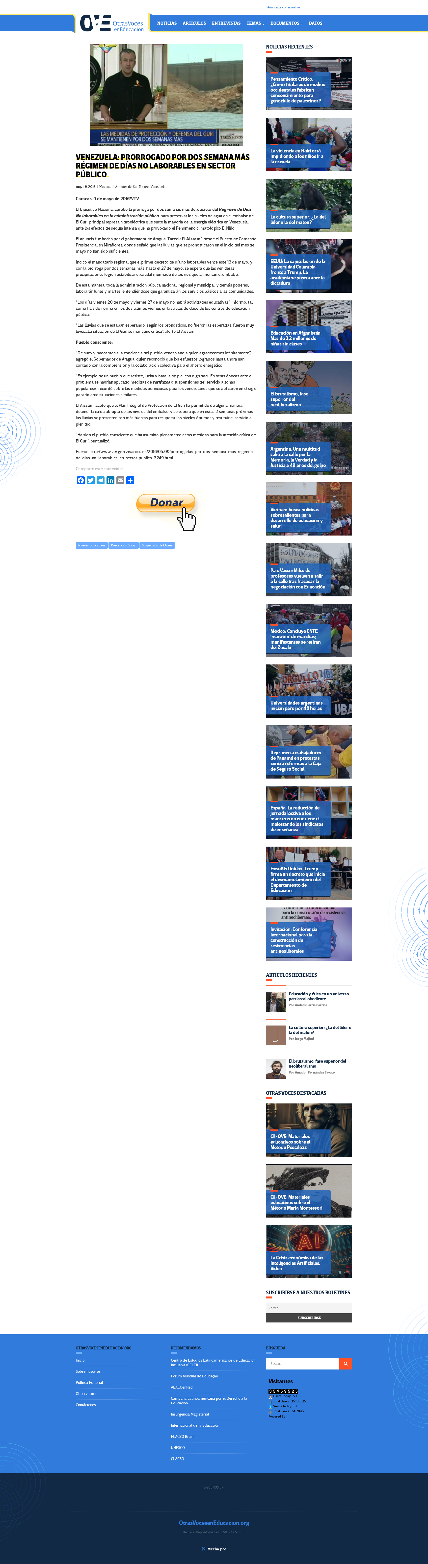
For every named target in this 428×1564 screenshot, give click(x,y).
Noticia (144, 187)
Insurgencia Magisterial (190, 1414)
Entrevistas (226, 23)
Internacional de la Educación (195, 1425)
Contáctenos (86, 1405)
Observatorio (86, 1394)
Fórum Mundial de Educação (194, 1376)
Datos (315, 23)
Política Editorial (89, 1382)
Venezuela (158, 187)
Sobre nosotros (88, 1371)
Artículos (194, 23)
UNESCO (178, 1447)
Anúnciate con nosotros (283, 7)
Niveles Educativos (91, 545)
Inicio (80, 1360)
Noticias (167, 23)
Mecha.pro (217, 1549)
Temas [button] (254, 23)
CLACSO (177, 1459)
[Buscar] (345, 1363)
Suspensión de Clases (157, 545)
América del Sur (126, 187)
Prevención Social (123, 545)
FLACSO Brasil (182, 1436)
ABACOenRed (182, 1387)
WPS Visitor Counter (299, 1416)
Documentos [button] (285, 23)
